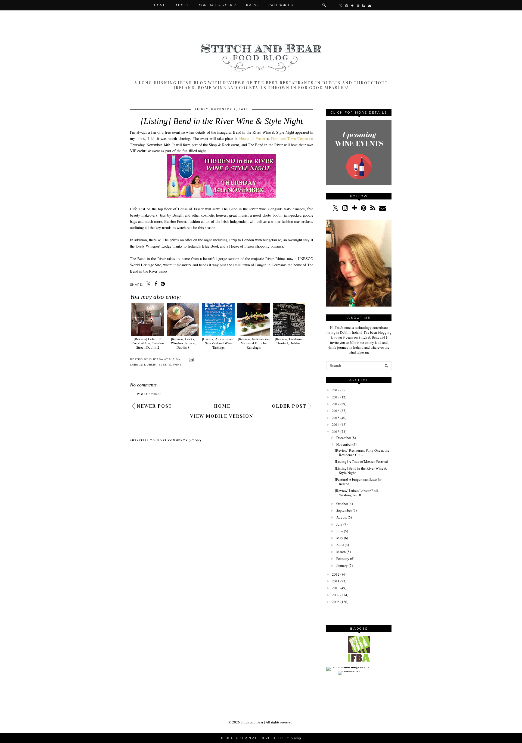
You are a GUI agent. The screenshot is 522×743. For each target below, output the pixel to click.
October (342, 503)
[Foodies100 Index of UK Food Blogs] (348, 666)
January (342, 565)
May (339, 537)
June (339, 531)
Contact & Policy (217, 5)
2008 (336, 601)
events (165, 364)
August (341, 517)
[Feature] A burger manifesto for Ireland (358, 481)
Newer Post (154, 406)
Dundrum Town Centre (289, 138)
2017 (336, 403)
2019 (336, 390)
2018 (336, 397)
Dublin (150, 364)
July (339, 524)
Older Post (289, 406)
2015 (336, 417)
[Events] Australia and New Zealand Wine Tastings (218, 343)
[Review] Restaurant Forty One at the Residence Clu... (362, 452)
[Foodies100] (349, 671)
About (182, 5)
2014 (336, 424)
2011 (336, 581)
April (340, 544)
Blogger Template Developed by (261, 738)
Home (160, 5)
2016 (336, 410)
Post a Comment (149, 393)
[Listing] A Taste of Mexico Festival (361, 461)
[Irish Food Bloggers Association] (359, 660)
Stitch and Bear (252, 722)
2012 (336, 574)
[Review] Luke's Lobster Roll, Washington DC (357, 492)
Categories (281, 5)
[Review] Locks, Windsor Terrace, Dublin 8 (183, 343)
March (341, 551)
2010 (336, 587)
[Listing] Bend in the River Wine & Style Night (361, 470)
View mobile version (221, 416)
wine (177, 364)
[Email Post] (190, 359)
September (344, 510)
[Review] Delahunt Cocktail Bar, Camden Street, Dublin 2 (148, 343)
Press (252, 5)
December (343, 437)
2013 (336, 431)
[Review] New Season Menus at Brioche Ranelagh (254, 343)
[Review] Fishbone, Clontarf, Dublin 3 (289, 340)
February (342, 558)
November (344, 444)
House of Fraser (252, 138)
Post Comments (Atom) (179, 440)
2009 (336, 594)
